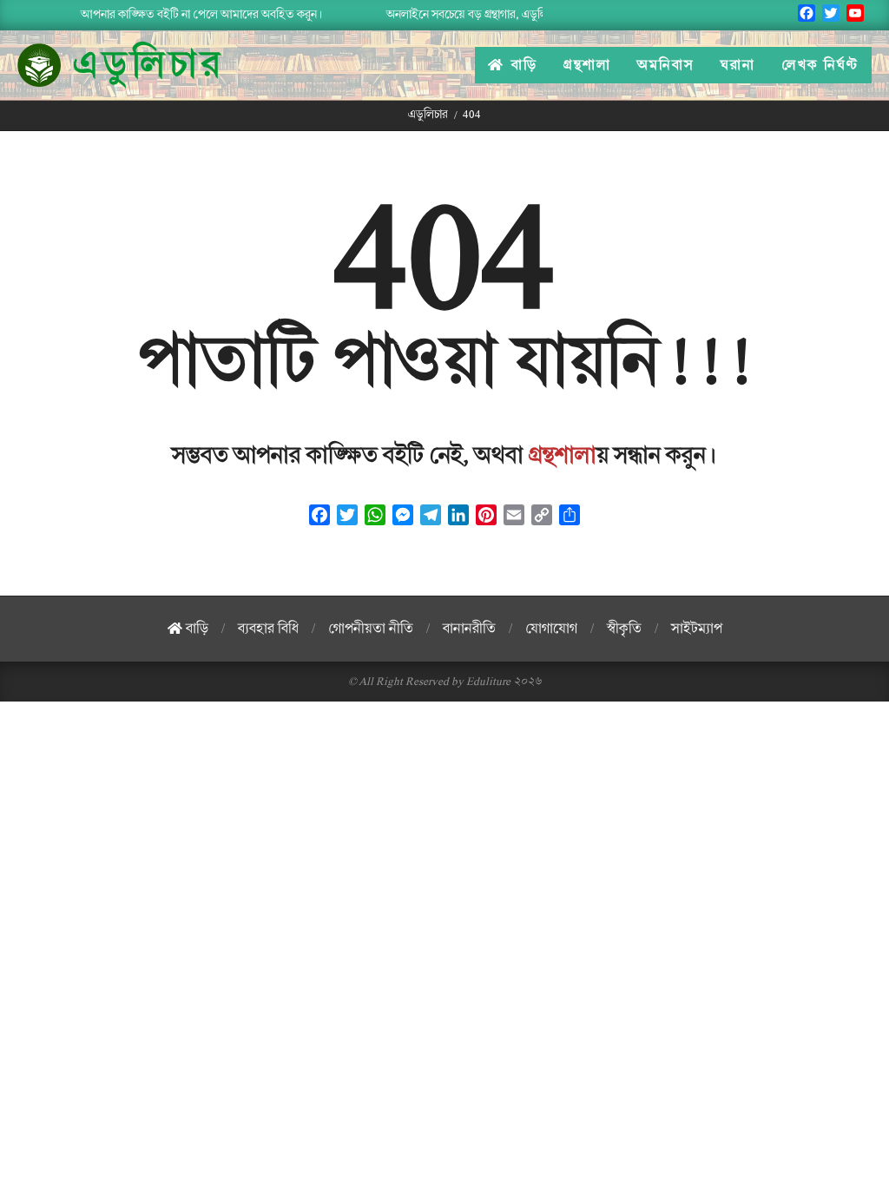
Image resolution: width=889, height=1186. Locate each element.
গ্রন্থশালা (562, 455)
